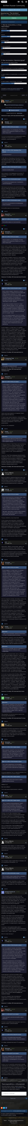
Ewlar (6, 795)
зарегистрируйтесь (17, 88)
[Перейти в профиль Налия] (2, 432)
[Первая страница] (2, 97)
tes (6, 724)
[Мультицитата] (2, 119)
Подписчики (12, 1098)
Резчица (7, 697)
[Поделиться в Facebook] (6, 1108)
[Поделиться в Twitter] (4, 1108)
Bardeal (7, 122)
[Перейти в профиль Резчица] (2, 698)
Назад (4, 95)
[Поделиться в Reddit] (2, 1108)
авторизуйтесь (19, 1087)
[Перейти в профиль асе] (2, 146)
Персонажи (17, 14)
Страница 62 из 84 (14, 95)
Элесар (7, 489)
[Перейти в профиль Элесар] (2, 490)
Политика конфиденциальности (15, 1120)
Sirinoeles (7, 231)
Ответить (14, 18)
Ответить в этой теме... (9, 1093)
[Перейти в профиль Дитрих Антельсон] (2, 892)
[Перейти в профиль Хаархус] (2, 101)
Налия (6, 431)
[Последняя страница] (27, 95)
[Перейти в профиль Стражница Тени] (2, 359)
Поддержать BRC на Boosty (14, 9)
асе (6, 145)
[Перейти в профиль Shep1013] (2, 214)
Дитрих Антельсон (10, 891)
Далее (23, 95)
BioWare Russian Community (14, 6)
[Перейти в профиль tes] (2, 725)
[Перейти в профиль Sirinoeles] (2, 232)
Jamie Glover (19, 113)
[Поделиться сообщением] (25, 101)
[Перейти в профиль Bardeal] (2, 122)
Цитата (6, 119)
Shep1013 (7, 214)
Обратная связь (13, 1121)
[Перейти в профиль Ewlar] (2, 796)
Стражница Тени (9, 358)
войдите (9, 88)
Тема (5, 1120)
